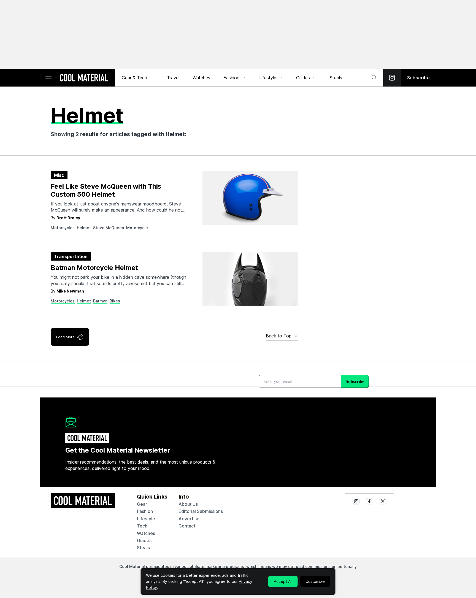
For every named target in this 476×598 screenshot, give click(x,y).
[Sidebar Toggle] (48, 78)
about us (188, 504)
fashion (145, 511)
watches (146, 533)
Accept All (283, 581)
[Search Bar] (374, 77)
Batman (100, 301)
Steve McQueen (108, 227)
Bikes (115, 301)
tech (142, 526)
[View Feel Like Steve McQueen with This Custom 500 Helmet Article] (250, 198)
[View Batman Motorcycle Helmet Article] (250, 279)
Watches (201, 77)
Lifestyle (267, 77)
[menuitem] (137, 77)
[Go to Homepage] (84, 78)
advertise (188, 518)
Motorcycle (137, 227)
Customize (315, 581)
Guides (303, 77)
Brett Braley (68, 217)
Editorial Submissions (200, 511)
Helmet (84, 227)
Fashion (231, 77)
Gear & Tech (134, 77)
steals (336, 77)
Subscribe (418, 77)
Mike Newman (70, 291)
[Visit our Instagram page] (392, 77)
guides (144, 540)
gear (142, 504)
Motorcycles (63, 227)
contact (186, 526)
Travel (173, 77)
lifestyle (146, 518)
